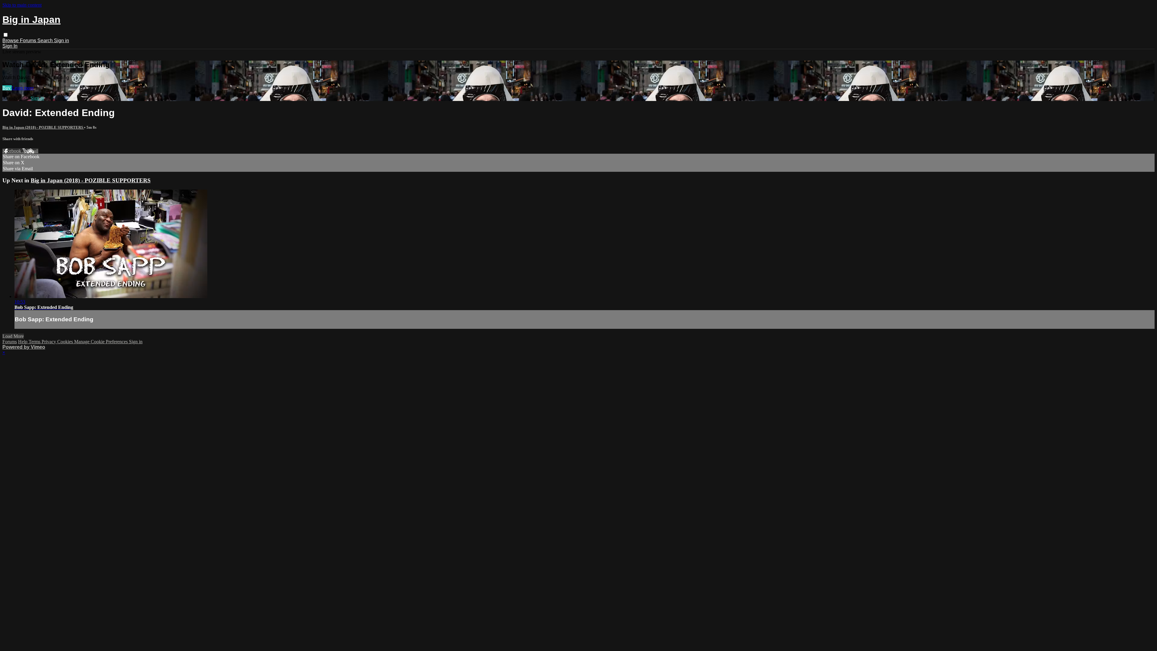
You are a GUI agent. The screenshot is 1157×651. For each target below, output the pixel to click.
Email (32, 150)
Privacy (49, 341)
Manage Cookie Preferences (101, 341)
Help (23, 341)
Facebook (12, 150)
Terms (35, 341)
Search (45, 40)
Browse (11, 40)
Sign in (61, 40)
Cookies (65, 341)
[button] (6, 35)
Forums (28, 40)
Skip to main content (22, 5)
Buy (7, 87)
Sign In (9, 46)
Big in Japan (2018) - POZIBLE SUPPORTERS (43, 127)
